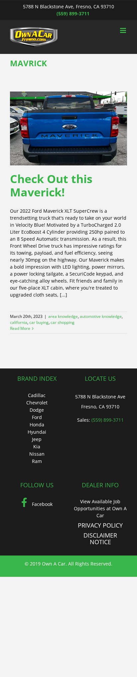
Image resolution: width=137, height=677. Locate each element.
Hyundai (37, 432)
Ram (37, 461)
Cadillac (37, 395)
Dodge (37, 410)
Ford (37, 417)
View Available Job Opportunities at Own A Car (100, 508)
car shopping (62, 322)
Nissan (37, 454)
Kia (36, 446)
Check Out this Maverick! (51, 185)
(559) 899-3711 (73, 13)
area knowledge (63, 316)
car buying (39, 322)
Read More (20, 328)
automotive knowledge (101, 316)
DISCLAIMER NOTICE (100, 538)
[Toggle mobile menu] (123, 30)
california (18, 322)
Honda (37, 424)
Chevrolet (37, 402)
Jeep (37, 439)
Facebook (42, 504)
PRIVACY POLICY (100, 525)
